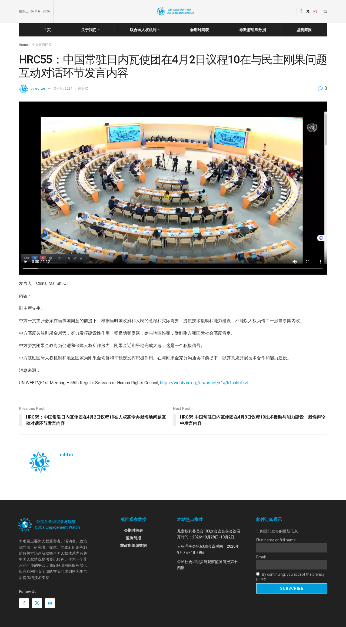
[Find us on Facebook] (301, 11)
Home (23, 45)
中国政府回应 (42, 45)
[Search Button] (325, 11)
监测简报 (304, 30)
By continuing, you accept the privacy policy (290, 576)
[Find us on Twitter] (308, 11)
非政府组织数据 (252, 30)
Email (261, 557)
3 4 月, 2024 (63, 88)
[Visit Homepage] (175, 11)
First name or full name (276, 540)
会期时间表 (199, 30)
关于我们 (89, 30)
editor (40, 88)
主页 (47, 30)
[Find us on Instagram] (315, 11)
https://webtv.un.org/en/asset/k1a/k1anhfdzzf (204, 382)
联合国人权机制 (143, 30)
